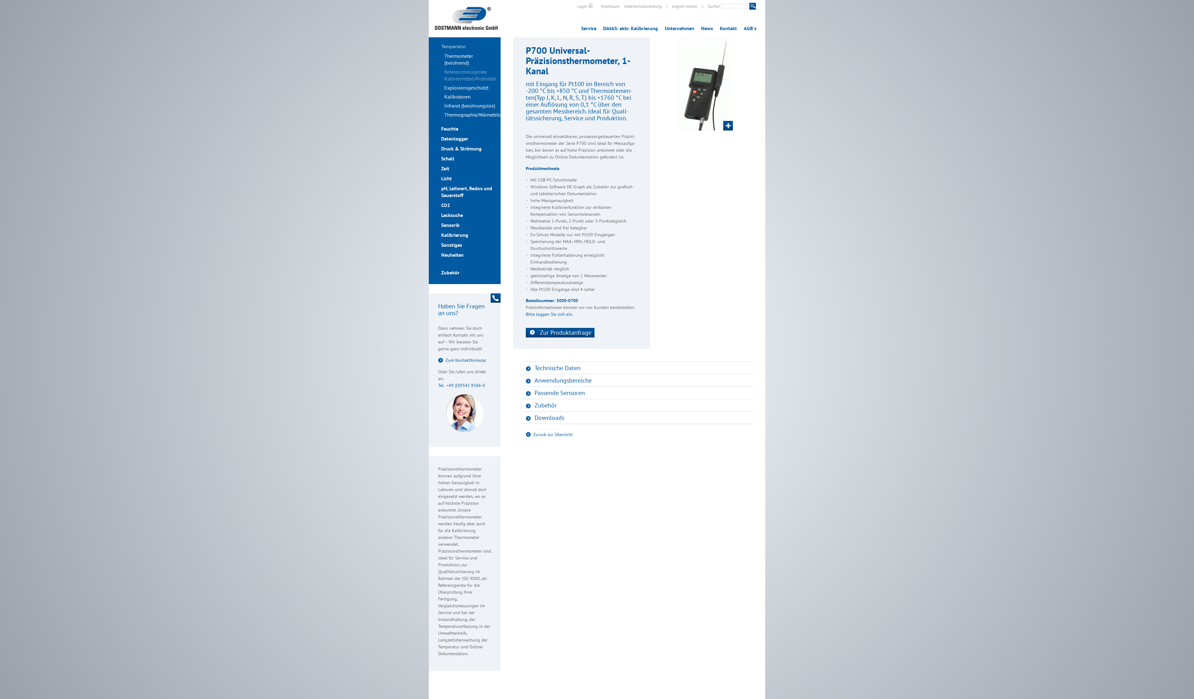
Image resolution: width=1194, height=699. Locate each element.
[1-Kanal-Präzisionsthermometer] (705, 84)
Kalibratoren (457, 97)
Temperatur (453, 46)
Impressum (610, 6)
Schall (447, 158)
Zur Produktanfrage (565, 333)
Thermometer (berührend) (458, 59)
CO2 (445, 205)
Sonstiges (451, 245)
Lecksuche (452, 215)
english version (684, 6)
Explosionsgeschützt (466, 88)
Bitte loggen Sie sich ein (549, 314)
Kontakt (728, 28)
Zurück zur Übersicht (553, 434)
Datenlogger (454, 139)
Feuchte (449, 129)
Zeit (445, 168)
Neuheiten (452, 255)
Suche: (714, 6)
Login (582, 6)
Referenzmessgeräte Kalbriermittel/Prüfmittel (470, 75)
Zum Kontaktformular (466, 360)
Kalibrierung (454, 235)
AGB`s (750, 28)
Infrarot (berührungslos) (469, 106)
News (707, 28)
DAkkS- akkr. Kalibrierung (630, 28)
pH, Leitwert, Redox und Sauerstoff (466, 191)
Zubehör (450, 272)
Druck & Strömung (461, 148)
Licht (446, 178)
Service (588, 28)
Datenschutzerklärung (643, 6)
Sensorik (450, 225)
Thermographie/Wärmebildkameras (472, 115)
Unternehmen (679, 28)
